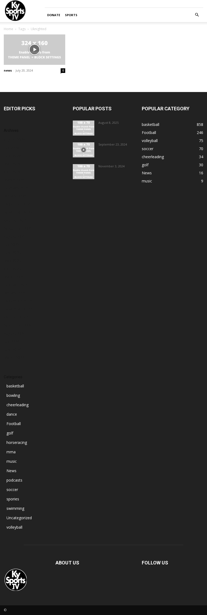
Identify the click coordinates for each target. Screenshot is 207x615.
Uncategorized (19, 517)
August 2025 (15, 236)
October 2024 (16, 317)
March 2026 (14, 179)
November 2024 (18, 309)
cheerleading (17, 404)
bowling (13, 395)
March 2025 (14, 276)
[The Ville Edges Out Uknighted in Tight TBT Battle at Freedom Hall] (34, 49)
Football (13, 423)
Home (8, 29)
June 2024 (12, 349)
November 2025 (18, 212)
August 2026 (15, 139)
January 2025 (15, 292)
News (11, 470)
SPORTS (71, 15)
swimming (15, 508)
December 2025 (18, 204)
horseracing (16, 442)
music (11, 461)
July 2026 (11, 147)
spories (12, 498)
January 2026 (15, 196)
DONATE (53, 15)
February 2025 (16, 284)
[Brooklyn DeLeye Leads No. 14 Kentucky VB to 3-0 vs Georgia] (83, 171)
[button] (196, 14)
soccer (12, 489)
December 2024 (18, 300)
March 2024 (14, 357)
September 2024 (18, 325)
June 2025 (12, 252)
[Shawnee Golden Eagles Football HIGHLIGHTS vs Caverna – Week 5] (83, 149)
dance (11, 414)
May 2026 (12, 163)
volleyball (14, 527)
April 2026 (12, 171)
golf (9, 433)
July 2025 (11, 244)
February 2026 (16, 187)
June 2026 (12, 155)
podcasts (14, 480)
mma (11, 451)
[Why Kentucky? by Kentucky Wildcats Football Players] (83, 128)
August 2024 (15, 333)
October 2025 (16, 220)
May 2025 (12, 260)
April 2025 (12, 268)
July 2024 (11, 341)
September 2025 (18, 228)
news (8, 70)
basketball (15, 385)
